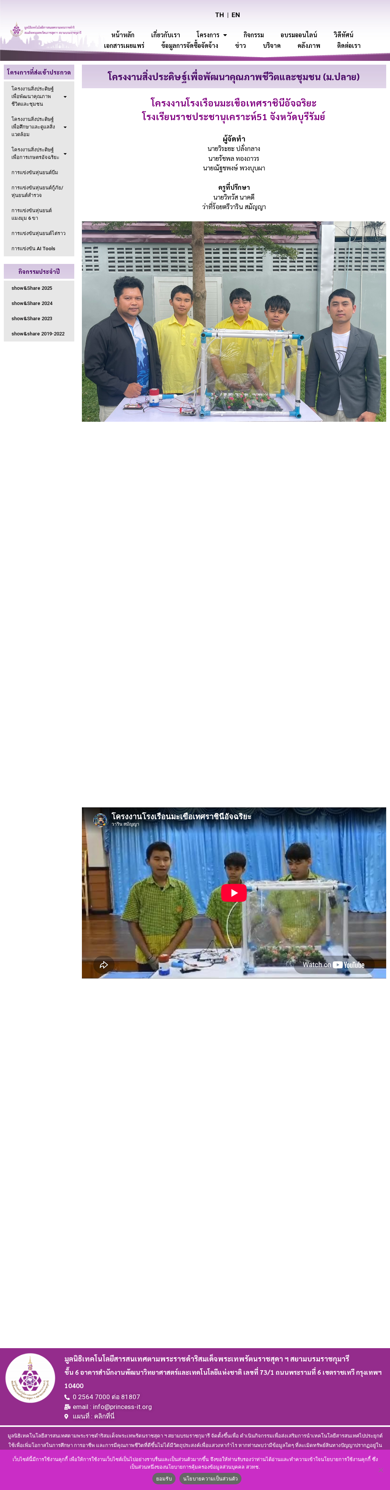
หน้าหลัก (122, 35)
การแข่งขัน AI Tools (33, 248)
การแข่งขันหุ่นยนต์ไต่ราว (38, 233)
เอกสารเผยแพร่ (124, 45)
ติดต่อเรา (349, 45)
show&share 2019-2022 (37, 334)
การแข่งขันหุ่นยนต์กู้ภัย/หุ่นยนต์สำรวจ (37, 191)
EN (236, 15)
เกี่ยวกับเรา (165, 35)
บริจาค (272, 45)
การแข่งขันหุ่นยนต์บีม (34, 172)
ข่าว (240, 45)
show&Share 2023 (31, 318)
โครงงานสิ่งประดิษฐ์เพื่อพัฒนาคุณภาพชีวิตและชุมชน (32, 96)
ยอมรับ (164, 1479)
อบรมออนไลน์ (299, 35)
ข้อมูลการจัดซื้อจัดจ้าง (189, 45)
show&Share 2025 (31, 288)
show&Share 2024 (31, 303)
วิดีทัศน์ (343, 35)
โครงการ (208, 35)
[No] (380, 1470)
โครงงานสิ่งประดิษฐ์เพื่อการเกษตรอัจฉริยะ (35, 153)
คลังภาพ (308, 45)
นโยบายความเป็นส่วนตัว (210, 1479)
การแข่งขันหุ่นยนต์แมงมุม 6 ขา (31, 214)
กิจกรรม (254, 35)
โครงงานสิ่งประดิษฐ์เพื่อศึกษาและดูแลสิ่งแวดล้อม (33, 126)
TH (219, 15)
